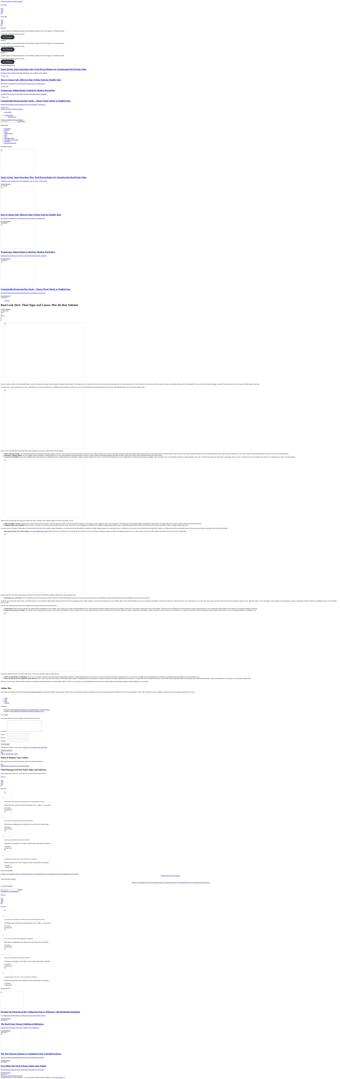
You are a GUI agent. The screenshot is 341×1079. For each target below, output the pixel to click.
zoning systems (8, 133)
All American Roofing (35, 692)
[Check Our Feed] (73, 874)
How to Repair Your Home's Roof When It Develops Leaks (27, 711)
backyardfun (7, 112)
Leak (5, 699)
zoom (5, 132)
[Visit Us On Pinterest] (47, 874)
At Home (7, 300)
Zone (5, 135)
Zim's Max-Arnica (9, 138)
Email (3, 737)
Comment (4, 731)
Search (20, 889)
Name (3, 734)
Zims (5, 136)
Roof (5, 701)
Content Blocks (8, 115)
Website (3, 741)
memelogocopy (12, 117)
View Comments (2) (6, 750)
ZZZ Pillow (7, 128)
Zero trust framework (10, 143)
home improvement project (40, 531)
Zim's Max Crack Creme (11, 140)
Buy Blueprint (7, 37)
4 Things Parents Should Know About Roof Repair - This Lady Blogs (30, 709)
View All (13, 65)
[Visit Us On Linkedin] (61, 874)
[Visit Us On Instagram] (20, 874)
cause (5, 698)
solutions (6, 703)
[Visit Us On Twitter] (7, 874)
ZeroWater (7, 141)
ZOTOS (6, 130)
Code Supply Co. (60, 1077)
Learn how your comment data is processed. (35, 747)
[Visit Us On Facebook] (34, 874)
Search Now (21, 121)
